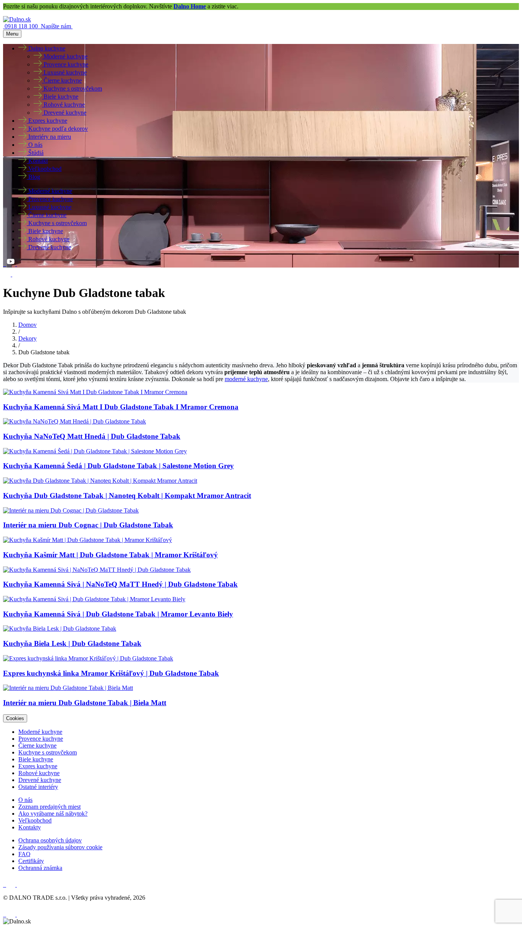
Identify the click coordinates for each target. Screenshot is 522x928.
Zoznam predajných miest (49, 806)
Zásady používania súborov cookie (60, 847)
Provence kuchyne (40, 738)
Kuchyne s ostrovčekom (47, 752)
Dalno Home (189, 6)
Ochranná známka (40, 868)
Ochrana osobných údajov (50, 840)
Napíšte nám (57, 26)
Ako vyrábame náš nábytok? (53, 813)
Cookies (15, 718)
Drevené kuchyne (39, 780)
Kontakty (29, 827)
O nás (25, 800)
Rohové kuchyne (39, 773)
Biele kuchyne (35, 759)
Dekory (27, 338)
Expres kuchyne (37, 766)
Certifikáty (31, 861)
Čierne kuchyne (37, 745)
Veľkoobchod (35, 820)
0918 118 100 (22, 26)
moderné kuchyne (246, 379)
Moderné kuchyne (40, 731)
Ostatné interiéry (38, 787)
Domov (27, 324)
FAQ (24, 854)
